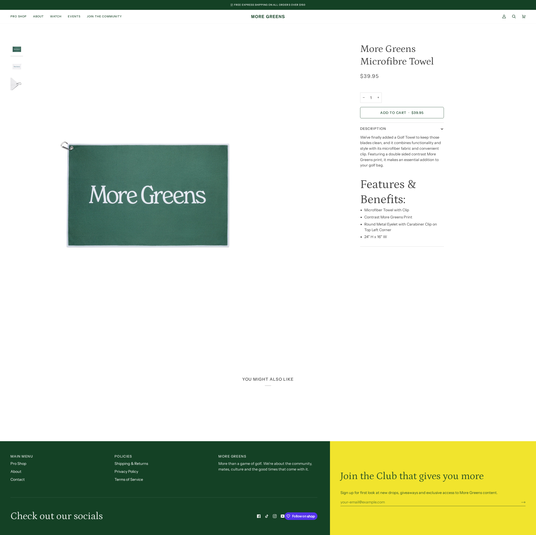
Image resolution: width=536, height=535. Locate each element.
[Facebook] (259, 516)
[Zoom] (147, 194)
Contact (17, 479)
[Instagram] (275, 516)
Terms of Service (129, 479)
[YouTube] (283, 516)
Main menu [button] (21, 456)
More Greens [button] (232, 456)
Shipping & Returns (131, 463)
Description (373, 128)
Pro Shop (18, 463)
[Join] (520, 502)
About (15, 471)
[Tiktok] (267, 516)
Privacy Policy (126, 471)
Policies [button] (123, 456)
